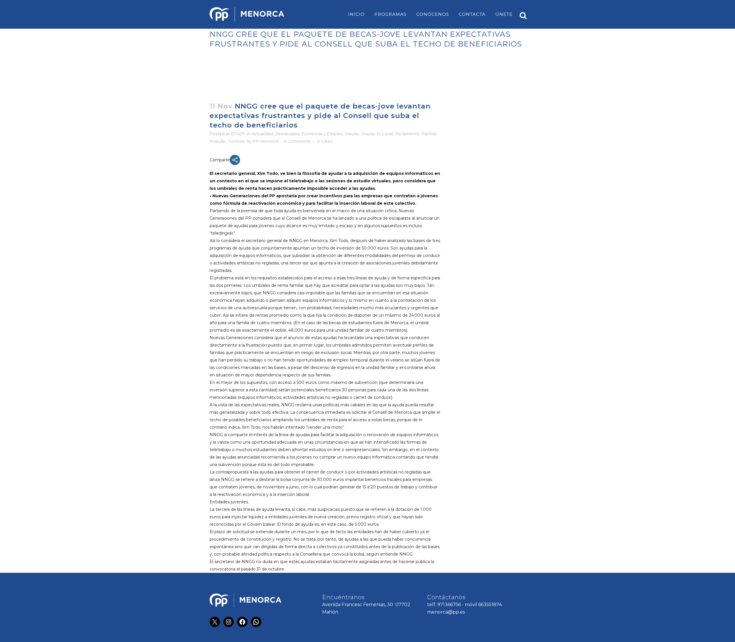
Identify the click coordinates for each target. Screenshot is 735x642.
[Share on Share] (235, 160)
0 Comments (297, 141)
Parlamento (407, 133)
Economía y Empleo (322, 133)
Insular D (370, 133)
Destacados (287, 133)
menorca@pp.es (446, 612)
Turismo (236, 141)
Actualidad (262, 133)
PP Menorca (265, 141)
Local (387, 133)
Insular (352, 133)
